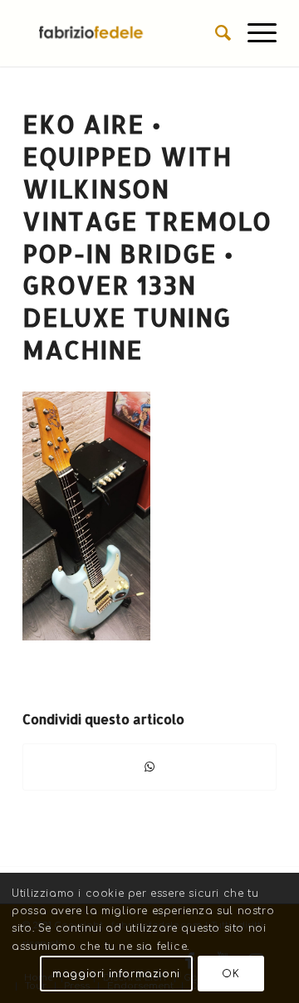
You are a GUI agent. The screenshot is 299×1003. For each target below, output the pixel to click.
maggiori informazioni (116, 974)
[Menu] (254, 33)
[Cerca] (215, 33)
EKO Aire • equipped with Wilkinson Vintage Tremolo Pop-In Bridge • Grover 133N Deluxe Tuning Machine (147, 236)
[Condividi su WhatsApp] (149, 767)
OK (230, 974)
